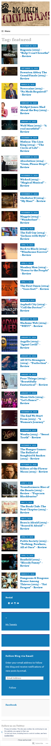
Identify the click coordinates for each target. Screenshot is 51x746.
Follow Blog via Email (19, 656)
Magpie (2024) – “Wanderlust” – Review (30, 220)
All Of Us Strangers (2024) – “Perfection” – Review (34, 363)
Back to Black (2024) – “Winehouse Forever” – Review (34, 252)
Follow (12, 687)
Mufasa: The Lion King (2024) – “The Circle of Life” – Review (32, 146)
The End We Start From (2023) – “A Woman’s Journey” (32, 419)
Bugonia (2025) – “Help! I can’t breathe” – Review (34, 53)
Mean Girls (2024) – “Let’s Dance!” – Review (32, 400)
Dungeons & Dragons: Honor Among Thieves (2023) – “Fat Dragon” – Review (34, 582)
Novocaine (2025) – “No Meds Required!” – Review (34, 92)
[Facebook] (9, 603)
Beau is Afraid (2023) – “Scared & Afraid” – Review (34, 526)
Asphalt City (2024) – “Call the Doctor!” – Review (33, 307)
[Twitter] (12, 603)
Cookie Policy (9, 735)
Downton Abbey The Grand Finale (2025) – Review (34, 76)
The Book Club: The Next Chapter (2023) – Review (34, 510)
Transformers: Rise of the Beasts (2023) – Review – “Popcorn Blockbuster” (34, 491)
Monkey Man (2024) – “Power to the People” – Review (34, 270)
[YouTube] (18, 603)
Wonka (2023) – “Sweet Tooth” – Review (34, 436)
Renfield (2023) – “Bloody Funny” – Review (31, 563)
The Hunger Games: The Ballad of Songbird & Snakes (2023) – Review (33, 454)
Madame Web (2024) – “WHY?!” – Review (34, 324)
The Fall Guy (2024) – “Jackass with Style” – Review (34, 236)
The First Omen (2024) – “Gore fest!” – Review (34, 287)
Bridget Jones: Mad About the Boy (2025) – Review (34, 110)
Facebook (11, 705)
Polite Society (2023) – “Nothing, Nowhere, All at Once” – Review (34, 544)
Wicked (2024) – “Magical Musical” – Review (33, 183)
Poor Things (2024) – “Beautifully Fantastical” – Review (34, 382)
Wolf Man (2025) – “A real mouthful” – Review (33, 129)
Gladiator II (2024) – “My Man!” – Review (33, 199)
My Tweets (11, 624)
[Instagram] (15, 603)
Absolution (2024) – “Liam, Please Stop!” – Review (34, 164)
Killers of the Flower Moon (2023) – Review (34, 470)
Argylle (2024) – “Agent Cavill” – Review (30, 345)
